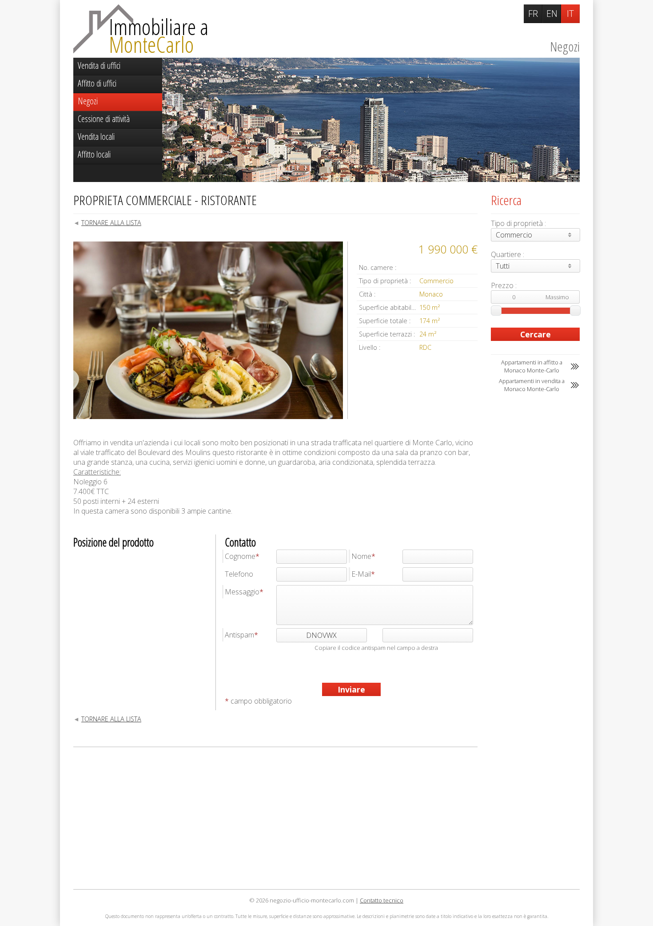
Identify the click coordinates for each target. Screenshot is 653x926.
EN (551, 14)
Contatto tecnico (381, 900)
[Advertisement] (275, 818)
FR (533, 14)
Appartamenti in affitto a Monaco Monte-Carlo (531, 366)
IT (570, 14)
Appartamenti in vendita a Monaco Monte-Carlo (532, 385)
